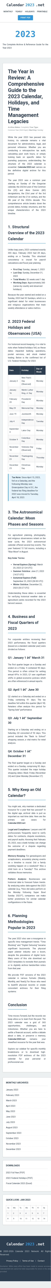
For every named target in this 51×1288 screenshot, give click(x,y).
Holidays (29, 11)
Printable (42, 11)
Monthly (8, 11)
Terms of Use (28, 1261)
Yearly (18, 11)
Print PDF (25, 18)
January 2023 (12, 1089)
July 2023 (10, 1122)
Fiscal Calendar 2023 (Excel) (19, 1183)
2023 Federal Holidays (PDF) (19, 1178)
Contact (41, 1261)
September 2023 (13, 1133)
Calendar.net (25, 5)
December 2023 (13, 1149)
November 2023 (13, 1144)
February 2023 (12, 1095)
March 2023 (11, 1100)
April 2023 (10, 1106)
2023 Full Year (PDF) (15, 1172)
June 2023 (11, 1117)
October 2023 (12, 1138)
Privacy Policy (12, 1261)
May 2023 (10, 1111)
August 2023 (12, 1127)
